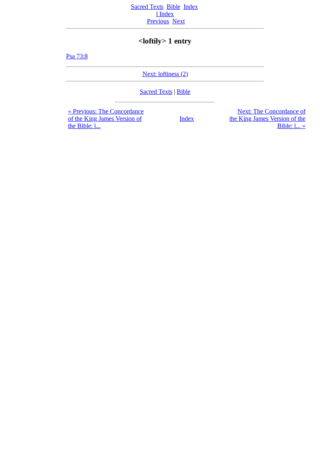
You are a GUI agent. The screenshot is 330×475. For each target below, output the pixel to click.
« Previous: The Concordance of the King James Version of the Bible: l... (106, 118)
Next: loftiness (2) (165, 73)
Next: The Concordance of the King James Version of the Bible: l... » (267, 118)
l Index (165, 13)
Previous (158, 21)
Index (191, 6)
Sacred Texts (147, 6)
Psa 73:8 (77, 56)
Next (178, 21)
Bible (173, 6)
